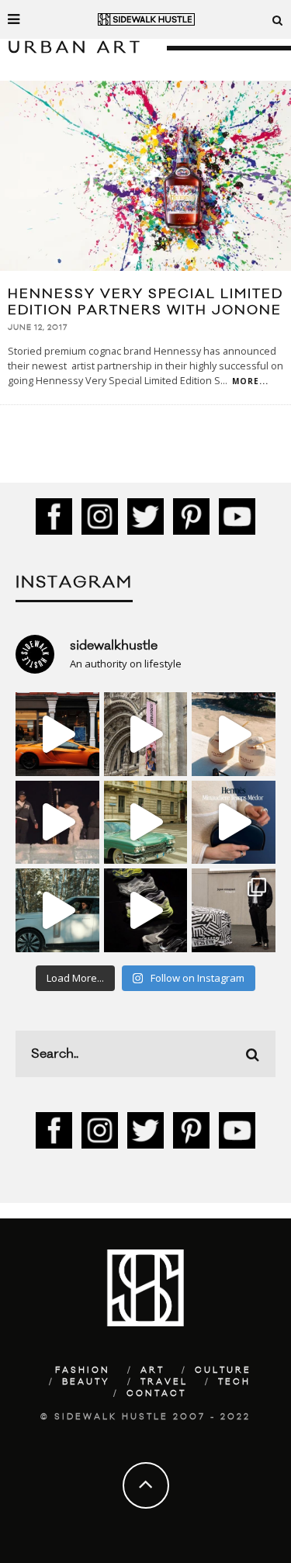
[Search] (277, 19)
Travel (164, 1382)
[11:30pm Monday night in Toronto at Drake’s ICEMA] (57, 823)
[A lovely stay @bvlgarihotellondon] (57, 734)
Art (152, 1370)
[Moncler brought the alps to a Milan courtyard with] (146, 823)
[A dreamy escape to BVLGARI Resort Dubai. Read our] (233, 734)
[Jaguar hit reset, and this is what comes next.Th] (233, 910)
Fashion (82, 1370)
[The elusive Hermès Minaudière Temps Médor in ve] (233, 823)
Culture (223, 1370)
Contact (156, 1393)
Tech (234, 1382)
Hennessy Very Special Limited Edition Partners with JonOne (145, 302)
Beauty (86, 1382)
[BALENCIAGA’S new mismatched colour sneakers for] (146, 910)
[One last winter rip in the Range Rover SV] (57, 910)
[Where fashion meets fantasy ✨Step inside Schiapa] (146, 734)
